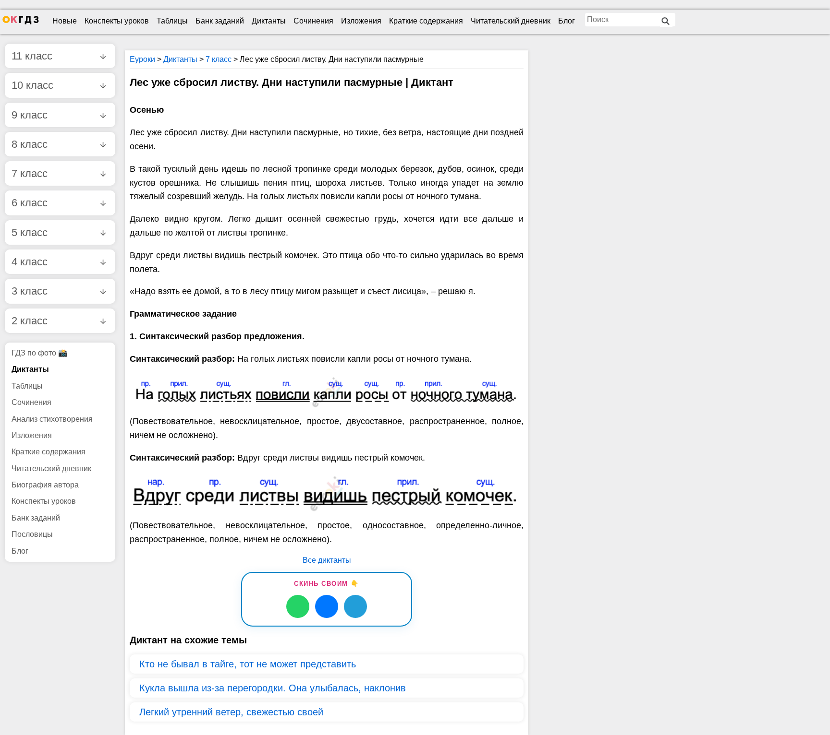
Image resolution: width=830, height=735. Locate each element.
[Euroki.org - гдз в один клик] (20, 22)
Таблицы (172, 21)
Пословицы (32, 534)
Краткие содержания (426, 21)
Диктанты (269, 21)
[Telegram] (355, 606)
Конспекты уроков (117, 21)
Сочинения (313, 21)
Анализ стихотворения (52, 419)
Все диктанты (327, 560)
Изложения (361, 21)
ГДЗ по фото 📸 (40, 353)
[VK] (326, 606)
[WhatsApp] (297, 606)
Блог (566, 21)
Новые (64, 21)
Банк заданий (219, 21)
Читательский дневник (510, 21)
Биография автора (45, 485)
